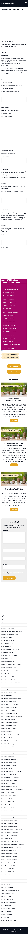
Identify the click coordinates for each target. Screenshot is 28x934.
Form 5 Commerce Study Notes (9, 820)
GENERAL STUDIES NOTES (10, 328)
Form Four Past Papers (7, 881)
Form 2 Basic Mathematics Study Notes (11, 698)
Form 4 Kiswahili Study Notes (9, 801)
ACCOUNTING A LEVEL (9, 325)
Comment (5, 530)
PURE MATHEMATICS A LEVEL (11, 289)
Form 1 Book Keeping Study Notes (10, 670)
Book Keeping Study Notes (8, 640)
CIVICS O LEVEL (7, 309)
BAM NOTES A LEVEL (8, 292)
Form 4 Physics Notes (6, 804)
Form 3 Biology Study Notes (8, 737)
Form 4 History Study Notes (8, 798)
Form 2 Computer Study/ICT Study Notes (12, 716)
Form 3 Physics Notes (6, 768)
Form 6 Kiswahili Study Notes (9, 872)
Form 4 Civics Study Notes (8, 783)
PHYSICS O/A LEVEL (8, 341)
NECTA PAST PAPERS (8, 348)
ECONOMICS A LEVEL (9, 315)
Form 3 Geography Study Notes (9, 759)
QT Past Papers (5, 917)
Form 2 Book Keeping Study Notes (10, 704)
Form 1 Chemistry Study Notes (9, 673)
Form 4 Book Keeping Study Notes (10, 777)
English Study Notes (6, 658)
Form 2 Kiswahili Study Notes (9, 728)
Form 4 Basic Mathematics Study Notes (11, 771)
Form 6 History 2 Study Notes (9, 868)
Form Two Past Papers (7, 887)
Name (4, 547)
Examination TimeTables (7, 661)
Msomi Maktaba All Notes (8, 908)
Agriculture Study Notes (7, 628)
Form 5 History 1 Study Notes (9, 835)
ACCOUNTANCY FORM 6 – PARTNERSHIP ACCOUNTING (14, 489)
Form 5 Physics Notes (6, 838)
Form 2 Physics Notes (6, 731)
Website (5, 564)
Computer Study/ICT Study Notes (10, 649)
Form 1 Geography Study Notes (9, 689)
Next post (14, 371)
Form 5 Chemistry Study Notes (9, 817)
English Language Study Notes (9, 655)
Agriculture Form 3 (6, 622)
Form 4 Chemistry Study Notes (9, 780)
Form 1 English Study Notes (8, 686)
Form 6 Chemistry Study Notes (9, 853)
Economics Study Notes (7, 652)
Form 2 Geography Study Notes (9, 722)
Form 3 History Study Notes (8, 762)
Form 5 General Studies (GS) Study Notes (11, 829)
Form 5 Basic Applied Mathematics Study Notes (13, 814)
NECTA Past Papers (6, 911)
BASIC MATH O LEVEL (9, 295)
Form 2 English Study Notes (8, 719)
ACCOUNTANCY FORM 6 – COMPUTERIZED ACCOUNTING (14, 400)
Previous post (14, 366)
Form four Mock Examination (8, 878)
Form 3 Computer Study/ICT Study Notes (12, 753)
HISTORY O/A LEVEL (8, 335)
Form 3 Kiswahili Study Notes (9, 765)
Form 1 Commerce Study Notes (9, 680)
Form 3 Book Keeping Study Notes (10, 740)
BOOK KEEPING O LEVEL (10, 302)
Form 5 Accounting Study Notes (10, 354)
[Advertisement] (14, 26)
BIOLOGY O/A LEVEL (8, 299)
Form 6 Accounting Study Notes (10, 357)
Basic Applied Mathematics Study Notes (11, 631)
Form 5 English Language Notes (9, 826)
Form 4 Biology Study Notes (8, 774)
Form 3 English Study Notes (8, 756)
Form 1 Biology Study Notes (8, 667)
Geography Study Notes (7, 893)
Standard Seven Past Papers (8, 920)
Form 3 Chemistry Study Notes (9, 744)
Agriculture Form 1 (6, 616)
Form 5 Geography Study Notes (9, 832)
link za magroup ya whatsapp (8, 902)
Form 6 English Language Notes (9, 862)
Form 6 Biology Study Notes (8, 850)
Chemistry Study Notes (7, 643)
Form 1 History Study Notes (8, 692)
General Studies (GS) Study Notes (10, 890)
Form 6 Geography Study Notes (9, 865)
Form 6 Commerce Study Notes (9, 856)
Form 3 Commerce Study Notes (9, 750)
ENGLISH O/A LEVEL (8, 318)
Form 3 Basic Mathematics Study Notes (11, 734)
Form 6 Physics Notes (6, 875)
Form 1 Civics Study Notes (8, 676)
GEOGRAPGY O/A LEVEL (9, 331)
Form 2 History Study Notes (8, 725)
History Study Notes (6, 896)
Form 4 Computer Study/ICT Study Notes (12, 789)
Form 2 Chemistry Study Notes (9, 707)
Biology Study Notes (6, 637)
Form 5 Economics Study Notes (9, 823)
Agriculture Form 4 (6, 625)
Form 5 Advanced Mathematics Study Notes (12, 811)
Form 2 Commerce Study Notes (9, 713)
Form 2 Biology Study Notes (8, 701)
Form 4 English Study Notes (8, 792)
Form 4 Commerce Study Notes (9, 786)
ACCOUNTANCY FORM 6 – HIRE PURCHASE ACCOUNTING (14, 444)
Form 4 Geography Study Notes (9, 795)
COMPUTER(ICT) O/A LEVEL (10, 312)
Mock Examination (6, 905)
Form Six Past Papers (6, 884)
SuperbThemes (14, 931)
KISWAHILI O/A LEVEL (9, 338)
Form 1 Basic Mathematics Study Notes (11, 664)
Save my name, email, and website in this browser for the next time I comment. (13, 572)
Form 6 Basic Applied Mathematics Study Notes (13, 847)
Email (4, 556)
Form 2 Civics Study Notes (8, 710)
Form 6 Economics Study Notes (9, 859)
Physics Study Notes (6, 914)
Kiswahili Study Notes (7, 899)
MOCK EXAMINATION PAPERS (11, 345)
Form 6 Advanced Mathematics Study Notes (12, 844)
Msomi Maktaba (7, 3)
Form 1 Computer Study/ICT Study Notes (12, 683)
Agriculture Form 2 (6, 619)
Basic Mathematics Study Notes (9, 634)
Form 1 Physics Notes (6, 695)
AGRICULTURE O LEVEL (9, 286)
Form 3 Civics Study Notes (8, 747)
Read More (14, 420)
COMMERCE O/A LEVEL (9, 322)
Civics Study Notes (6, 646)
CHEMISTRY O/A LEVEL (9, 305)
